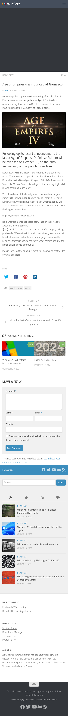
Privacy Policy (8, 639)
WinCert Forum (9, 628)
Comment (11, 391)
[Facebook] (43, 470)
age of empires (16, 288)
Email (38, 412)
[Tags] (58, 497)
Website (9, 424)
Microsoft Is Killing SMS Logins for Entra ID (38, 560)
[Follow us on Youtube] (54, 470)
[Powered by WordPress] (23, 700)
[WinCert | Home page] (14, 4)
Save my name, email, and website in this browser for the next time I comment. (33, 438)
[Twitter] (48, 470)
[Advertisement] (34, 36)
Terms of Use (9, 636)
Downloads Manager (12, 632)
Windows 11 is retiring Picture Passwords (37, 544)
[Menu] (64, 4)
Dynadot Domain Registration (16, 611)
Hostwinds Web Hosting (14, 607)
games (27, 288)
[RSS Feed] (64, 470)
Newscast (7, 75)
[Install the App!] (59, 470)
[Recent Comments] (42, 497)
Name (9, 412)
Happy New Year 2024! (45, 360)
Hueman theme (50, 699)
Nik (6, 90)
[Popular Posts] (26, 497)
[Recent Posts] (10, 497)
